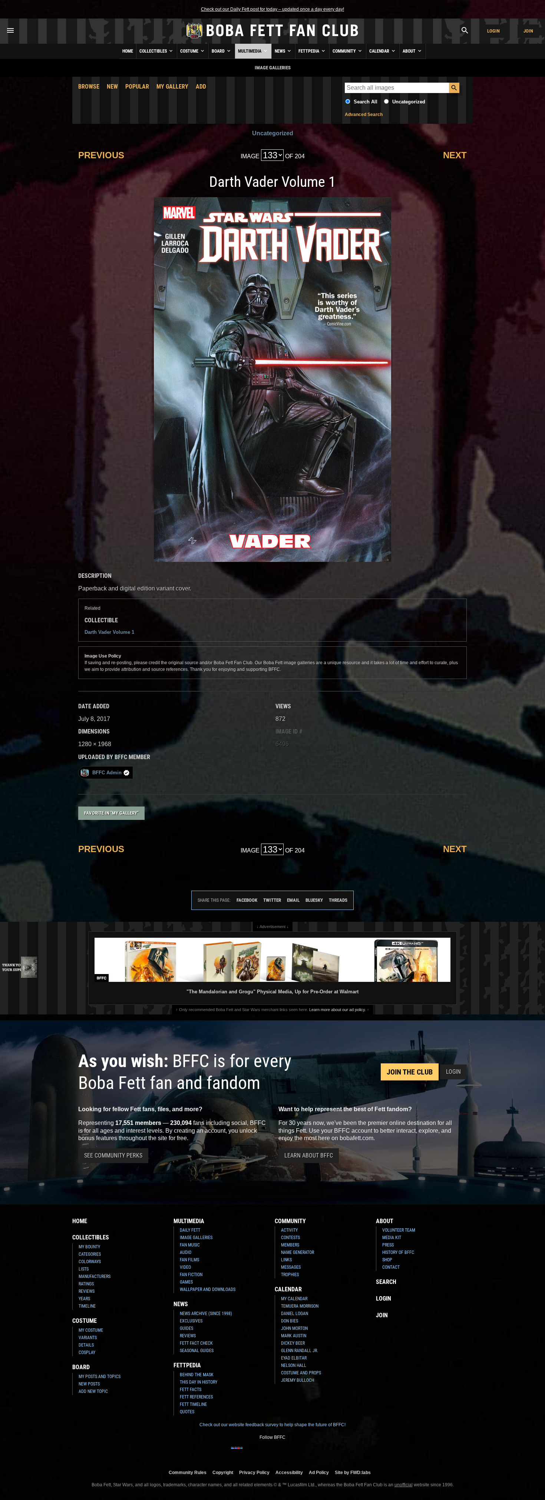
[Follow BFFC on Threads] (296, 1452)
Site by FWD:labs (353, 1472)
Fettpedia (309, 51)
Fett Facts (190, 1389)
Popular (137, 86)
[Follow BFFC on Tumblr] (272, 1452)
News (280, 51)
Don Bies (289, 1321)
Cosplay (87, 1352)
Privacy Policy (254, 1472)
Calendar (379, 51)
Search (386, 1281)
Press (388, 1245)
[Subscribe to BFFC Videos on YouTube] (284, 1452)
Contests (290, 1237)
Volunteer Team (398, 1230)
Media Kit (391, 1237)
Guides (186, 1328)
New (112, 86)
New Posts (89, 1384)
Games (186, 1282)
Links (286, 1259)
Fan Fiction (191, 1274)
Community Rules (188, 1472)
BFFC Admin (107, 772)
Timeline (87, 1306)
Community (345, 51)
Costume (189, 51)
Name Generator (297, 1252)
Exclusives (191, 1321)
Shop (387, 1259)
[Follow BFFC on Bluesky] (308, 1452)
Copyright (222, 1472)
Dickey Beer (293, 1343)
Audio (185, 1252)
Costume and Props (301, 1372)
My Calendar (294, 1298)
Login (493, 31)
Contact (391, 1267)
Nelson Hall (293, 1365)
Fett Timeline (193, 1404)
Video (185, 1267)
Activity (289, 1230)
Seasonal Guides (197, 1350)
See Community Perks (113, 1155)
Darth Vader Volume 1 (109, 632)
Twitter (272, 900)
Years (84, 1298)
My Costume (91, 1330)
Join (528, 31)
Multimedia (250, 51)
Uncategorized (408, 102)
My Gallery (172, 86)
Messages (291, 1267)
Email (293, 900)
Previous (101, 155)
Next (455, 155)
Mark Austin (293, 1335)
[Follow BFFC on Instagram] (249, 1452)
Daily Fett (190, 1230)
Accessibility (289, 1472)
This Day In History (198, 1382)
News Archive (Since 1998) (206, 1313)
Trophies (290, 1274)
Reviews (87, 1291)
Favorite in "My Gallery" (111, 813)
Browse (88, 86)
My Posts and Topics (99, 1376)
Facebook (247, 900)
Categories (90, 1254)
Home (127, 51)
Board (219, 51)
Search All (365, 102)
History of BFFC (398, 1252)
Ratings (86, 1284)
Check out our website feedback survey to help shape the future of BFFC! (272, 1424)
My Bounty (89, 1246)
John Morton (294, 1328)
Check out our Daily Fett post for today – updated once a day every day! (272, 9)
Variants (88, 1337)
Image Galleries (196, 1237)
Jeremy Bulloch (297, 1380)
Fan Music (190, 1245)
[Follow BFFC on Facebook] (237, 1452)
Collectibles (153, 51)
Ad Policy (319, 1472)
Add (201, 86)
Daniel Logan (294, 1313)
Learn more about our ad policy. (337, 1009)
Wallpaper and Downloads (207, 1289)
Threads (338, 900)
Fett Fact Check (196, 1343)
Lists (84, 1269)
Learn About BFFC (308, 1155)
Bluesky (314, 900)
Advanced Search (364, 114)
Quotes (187, 1411)
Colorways (90, 1261)
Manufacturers (94, 1276)
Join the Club (410, 1071)
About (410, 51)
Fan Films (189, 1259)
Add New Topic (93, 1391)
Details (86, 1345)
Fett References (196, 1397)
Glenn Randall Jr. (299, 1350)
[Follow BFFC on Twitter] (261, 1452)
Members (290, 1245)
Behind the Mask (197, 1374)
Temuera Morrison (299, 1306)
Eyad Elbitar (294, 1358)
